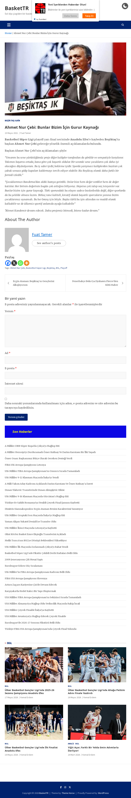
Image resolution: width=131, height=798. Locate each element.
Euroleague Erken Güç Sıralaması (23, 565)
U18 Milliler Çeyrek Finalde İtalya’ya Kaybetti (29, 610)
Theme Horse (68, 793)
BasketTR (17, 8)
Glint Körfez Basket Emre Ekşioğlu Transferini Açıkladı (35, 534)
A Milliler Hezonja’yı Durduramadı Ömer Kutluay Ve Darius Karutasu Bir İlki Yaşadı (50, 452)
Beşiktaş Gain (12, 120)
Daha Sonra (70, 15)
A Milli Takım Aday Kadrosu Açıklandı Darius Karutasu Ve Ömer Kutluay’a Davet (49, 483)
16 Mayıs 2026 (74, 697)
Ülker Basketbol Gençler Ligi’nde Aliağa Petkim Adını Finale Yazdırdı (96, 691)
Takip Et (89, 15)
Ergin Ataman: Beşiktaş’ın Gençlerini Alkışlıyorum (33, 283)
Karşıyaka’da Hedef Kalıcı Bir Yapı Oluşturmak (30, 591)
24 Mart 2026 (74, 754)
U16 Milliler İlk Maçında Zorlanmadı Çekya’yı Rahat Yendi (36, 546)
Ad (7, 353)
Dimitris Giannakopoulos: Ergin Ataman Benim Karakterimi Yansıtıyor (44, 508)
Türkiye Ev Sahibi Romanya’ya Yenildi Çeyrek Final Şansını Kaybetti (42, 502)
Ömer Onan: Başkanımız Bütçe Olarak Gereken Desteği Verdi (38, 458)
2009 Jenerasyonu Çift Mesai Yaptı (24, 559)
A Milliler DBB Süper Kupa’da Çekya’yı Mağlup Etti (32, 446)
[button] (125, 6)
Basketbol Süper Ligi (36, 267)
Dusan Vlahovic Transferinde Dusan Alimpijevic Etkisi (34, 490)
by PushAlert (41, 19)
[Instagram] (65, 787)
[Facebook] (8, 263)
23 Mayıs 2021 (11, 133)
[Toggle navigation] (9, 25)
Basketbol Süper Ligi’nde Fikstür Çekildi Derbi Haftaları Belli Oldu (41, 553)
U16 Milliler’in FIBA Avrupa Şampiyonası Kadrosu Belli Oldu (37, 572)
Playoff (64, 267)
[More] (26, 263)
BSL (57, 267)
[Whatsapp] (20, 263)
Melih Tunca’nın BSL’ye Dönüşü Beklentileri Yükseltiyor (36, 540)
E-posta (11, 368)
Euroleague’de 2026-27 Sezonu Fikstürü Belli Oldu (32, 622)
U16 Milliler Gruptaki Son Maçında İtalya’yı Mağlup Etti (35, 515)
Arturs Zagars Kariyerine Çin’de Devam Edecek (31, 584)
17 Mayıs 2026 (11, 697)
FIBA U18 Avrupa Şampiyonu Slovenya (26, 578)
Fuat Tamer (25, 133)
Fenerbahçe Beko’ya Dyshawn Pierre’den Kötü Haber (95, 283)
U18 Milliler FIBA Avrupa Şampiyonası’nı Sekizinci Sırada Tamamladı (43, 597)
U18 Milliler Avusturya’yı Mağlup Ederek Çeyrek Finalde (35, 616)
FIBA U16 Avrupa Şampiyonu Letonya (25, 464)
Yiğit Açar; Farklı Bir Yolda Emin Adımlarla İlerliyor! (93, 749)
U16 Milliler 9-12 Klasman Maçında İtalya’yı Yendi (32, 477)
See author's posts (49, 243)
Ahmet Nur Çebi (17, 267)
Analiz (71, 743)
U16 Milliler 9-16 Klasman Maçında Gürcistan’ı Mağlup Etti (37, 496)
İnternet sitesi (14, 383)
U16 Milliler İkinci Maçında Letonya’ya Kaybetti (31, 528)
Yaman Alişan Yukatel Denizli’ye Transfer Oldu (30, 521)
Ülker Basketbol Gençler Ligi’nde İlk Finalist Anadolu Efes (31, 749)
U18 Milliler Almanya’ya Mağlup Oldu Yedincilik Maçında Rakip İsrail (42, 603)
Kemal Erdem (26, 697)
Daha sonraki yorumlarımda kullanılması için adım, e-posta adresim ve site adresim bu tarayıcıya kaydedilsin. (61, 405)
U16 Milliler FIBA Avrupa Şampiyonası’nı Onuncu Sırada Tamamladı (42, 471)
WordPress (103, 793)
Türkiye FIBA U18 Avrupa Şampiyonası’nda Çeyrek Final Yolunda (40, 629)
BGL (9, 643)
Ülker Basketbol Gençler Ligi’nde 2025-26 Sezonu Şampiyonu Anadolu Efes (29, 691)
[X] (14, 263)
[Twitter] (69, 787)
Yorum (10, 311)
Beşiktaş (51, 267)
